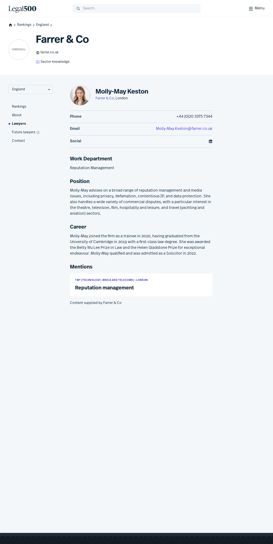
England (42, 25)
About (17, 115)
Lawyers (19, 124)
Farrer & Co (105, 98)
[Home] (37, 8)
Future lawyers (23, 132)
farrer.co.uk (50, 52)
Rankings (24, 25)
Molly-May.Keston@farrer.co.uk (184, 129)
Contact (18, 141)
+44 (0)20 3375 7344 (194, 117)
